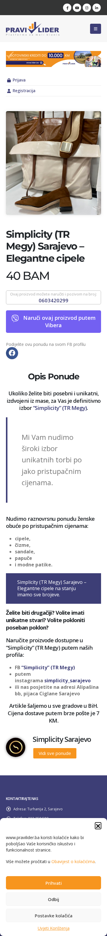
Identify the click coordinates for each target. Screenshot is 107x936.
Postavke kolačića (54, 916)
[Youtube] (77, 8)
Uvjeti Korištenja (54, 928)
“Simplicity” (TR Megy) (60, 407)
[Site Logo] (32, 29)
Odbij (53, 899)
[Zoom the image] (53, 54)
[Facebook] (67, 8)
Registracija (23, 90)
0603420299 (53, 300)
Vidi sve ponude (55, 753)
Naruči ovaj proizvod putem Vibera (59, 321)
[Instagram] (87, 8)
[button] (98, 825)
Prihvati (53, 883)
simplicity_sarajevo (67, 680)
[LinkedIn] (96, 8)
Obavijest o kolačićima (73, 861)
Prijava (19, 80)
